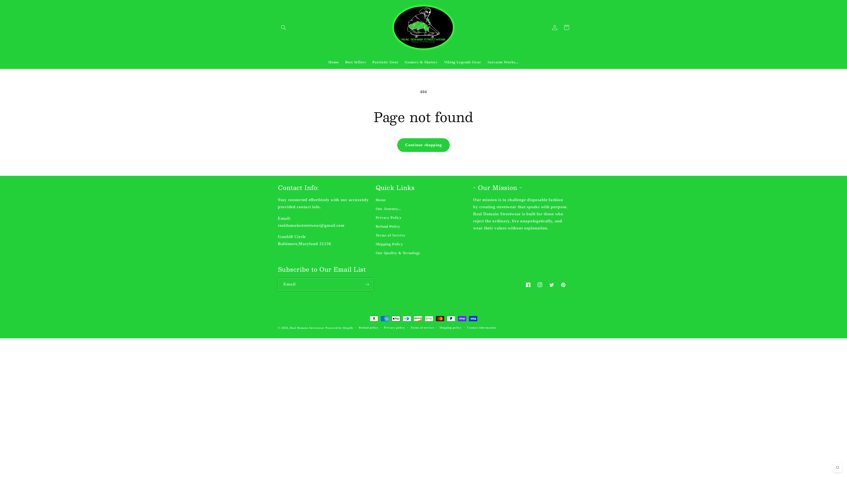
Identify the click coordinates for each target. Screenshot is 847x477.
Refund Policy (388, 226)
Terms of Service (391, 235)
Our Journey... (388, 209)
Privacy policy (394, 327)
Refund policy (369, 327)
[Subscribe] (367, 284)
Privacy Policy (389, 218)
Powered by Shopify (339, 327)
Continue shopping (423, 145)
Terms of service (422, 327)
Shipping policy (450, 327)
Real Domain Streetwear (307, 327)
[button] (284, 27)
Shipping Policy (389, 244)
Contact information (481, 327)
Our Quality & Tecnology (398, 253)
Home (381, 200)
